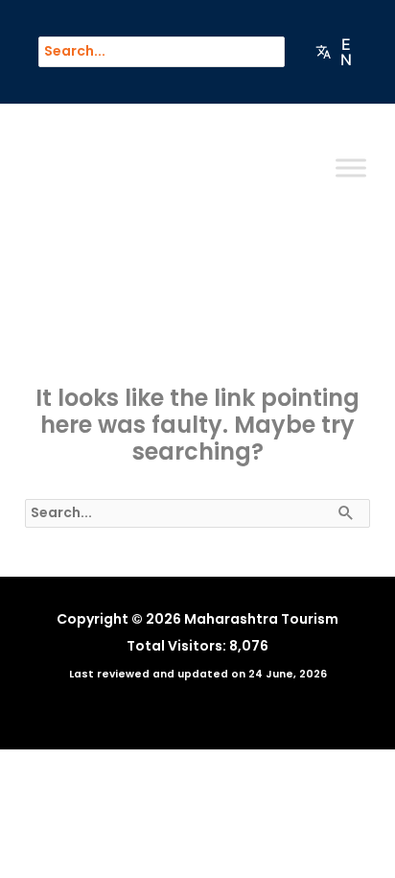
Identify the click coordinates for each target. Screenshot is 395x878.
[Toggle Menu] (351, 168)
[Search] (280, 51)
